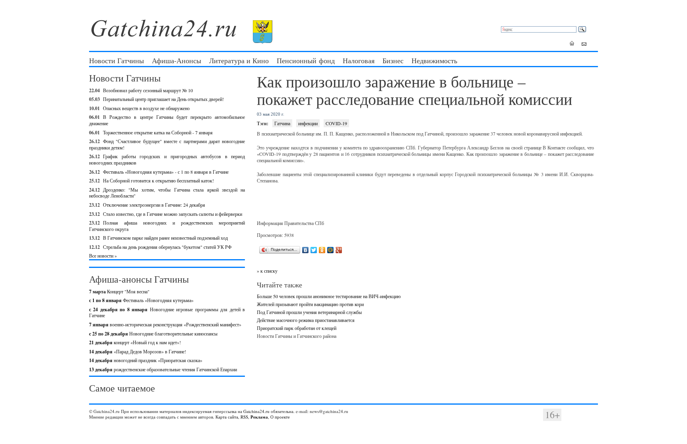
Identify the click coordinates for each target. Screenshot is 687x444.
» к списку (267, 271)
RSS (244, 417)
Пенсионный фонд (306, 60)
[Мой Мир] (330, 250)
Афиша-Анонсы (176, 60)
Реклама (259, 417)
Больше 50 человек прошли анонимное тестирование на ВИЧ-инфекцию (329, 296)
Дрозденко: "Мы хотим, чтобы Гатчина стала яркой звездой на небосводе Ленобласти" (167, 192)
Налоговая (359, 60)
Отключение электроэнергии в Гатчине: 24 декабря (154, 205)
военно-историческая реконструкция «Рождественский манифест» (165, 324)
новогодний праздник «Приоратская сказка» (145, 360)
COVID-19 (336, 123)
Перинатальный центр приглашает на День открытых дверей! (163, 99)
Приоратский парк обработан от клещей (296, 328)
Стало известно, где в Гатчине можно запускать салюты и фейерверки (172, 214)
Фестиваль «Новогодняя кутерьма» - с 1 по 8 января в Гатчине (166, 172)
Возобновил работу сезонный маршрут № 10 (148, 90)
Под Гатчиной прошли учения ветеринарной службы (309, 312)
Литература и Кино (239, 60)
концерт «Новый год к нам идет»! (135, 342)
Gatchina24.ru (256, 411)
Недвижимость (434, 60)
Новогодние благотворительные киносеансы (153, 333)
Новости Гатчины (116, 60)
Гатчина (282, 123)
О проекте (280, 417)
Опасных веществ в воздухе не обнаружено (146, 108)
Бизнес (393, 60)
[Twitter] (314, 250)
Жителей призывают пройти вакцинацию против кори (310, 304)
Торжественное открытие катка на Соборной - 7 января (158, 132)
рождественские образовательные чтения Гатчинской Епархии (163, 369)
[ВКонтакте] (305, 250)
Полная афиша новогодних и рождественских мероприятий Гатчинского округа (167, 225)
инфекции (308, 123)
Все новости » (103, 255)
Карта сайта (226, 417)
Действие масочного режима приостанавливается (306, 320)
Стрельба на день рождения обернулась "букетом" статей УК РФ (167, 247)
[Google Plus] (339, 250)
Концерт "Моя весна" (119, 291)
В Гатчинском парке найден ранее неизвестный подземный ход (165, 238)
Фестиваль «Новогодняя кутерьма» (141, 300)
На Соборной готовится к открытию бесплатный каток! (158, 180)
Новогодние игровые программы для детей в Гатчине (167, 312)
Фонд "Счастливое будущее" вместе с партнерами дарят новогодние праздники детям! (167, 144)
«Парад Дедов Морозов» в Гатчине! (137, 351)
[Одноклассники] (322, 250)
